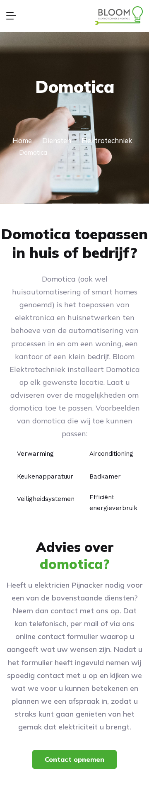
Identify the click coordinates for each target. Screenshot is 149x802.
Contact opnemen (74, 759)
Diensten (56, 140)
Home (22, 140)
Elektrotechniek (107, 140)
